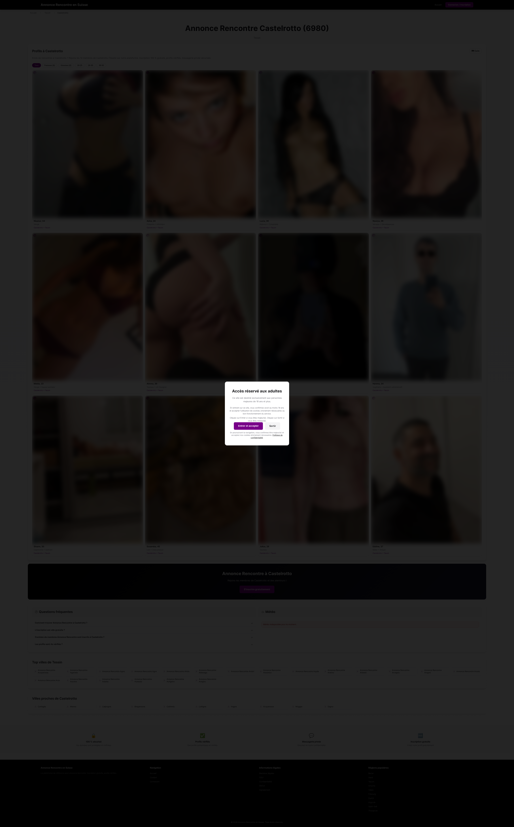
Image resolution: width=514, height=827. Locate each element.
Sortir (272, 426)
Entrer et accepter (248, 426)
